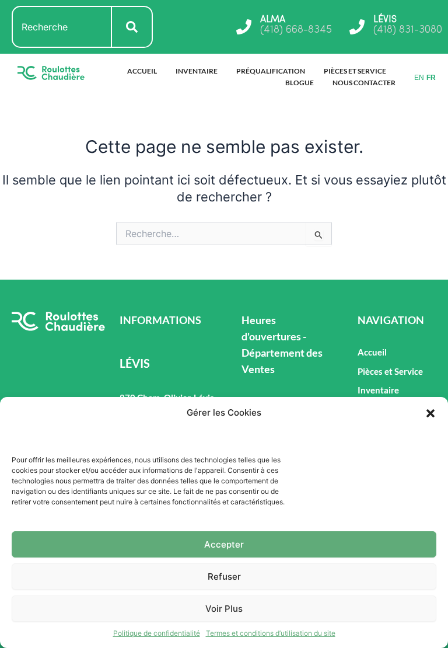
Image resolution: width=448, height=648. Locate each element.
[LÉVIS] (357, 26)
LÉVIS (385, 20)
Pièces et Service (355, 71)
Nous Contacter (364, 82)
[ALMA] (243, 26)
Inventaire (197, 71)
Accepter (224, 544)
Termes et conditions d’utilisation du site (270, 633)
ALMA (272, 20)
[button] (430, 413)
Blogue (299, 82)
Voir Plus (224, 608)
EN (419, 78)
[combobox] (62, 27)
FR (431, 78)
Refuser (224, 576)
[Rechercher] (132, 27)
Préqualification (270, 71)
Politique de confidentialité (156, 633)
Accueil (142, 71)
